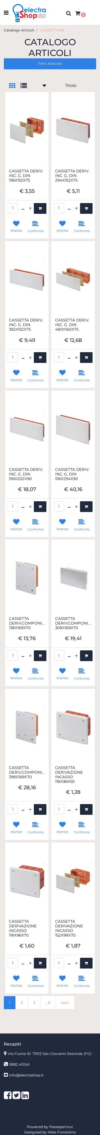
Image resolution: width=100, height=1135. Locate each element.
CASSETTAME (52, 30)
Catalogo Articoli (19, 30)
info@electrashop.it (26, 1075)
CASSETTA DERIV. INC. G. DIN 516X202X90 (26, 474)
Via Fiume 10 (50, 1053)
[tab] (15, 86)
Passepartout (61, 1127)
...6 (48, 1002)
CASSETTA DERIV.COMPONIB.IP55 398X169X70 (27, 772)
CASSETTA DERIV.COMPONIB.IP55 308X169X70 (73, 623)
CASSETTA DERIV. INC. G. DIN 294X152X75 (72, 176)
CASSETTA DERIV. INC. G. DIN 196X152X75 (26, 176)
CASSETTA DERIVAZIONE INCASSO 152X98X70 (69, 928)
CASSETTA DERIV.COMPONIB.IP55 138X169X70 (27, 623)
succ (65, 1002)
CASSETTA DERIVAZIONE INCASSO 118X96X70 (23, 928)
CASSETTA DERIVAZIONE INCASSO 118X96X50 (69, 774)
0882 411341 (19, 1064)
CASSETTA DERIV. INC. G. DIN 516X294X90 (72, 474)
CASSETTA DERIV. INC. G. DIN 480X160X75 (72, 325)
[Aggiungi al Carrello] (40, 208)
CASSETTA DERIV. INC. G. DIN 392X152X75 (26, 325)
